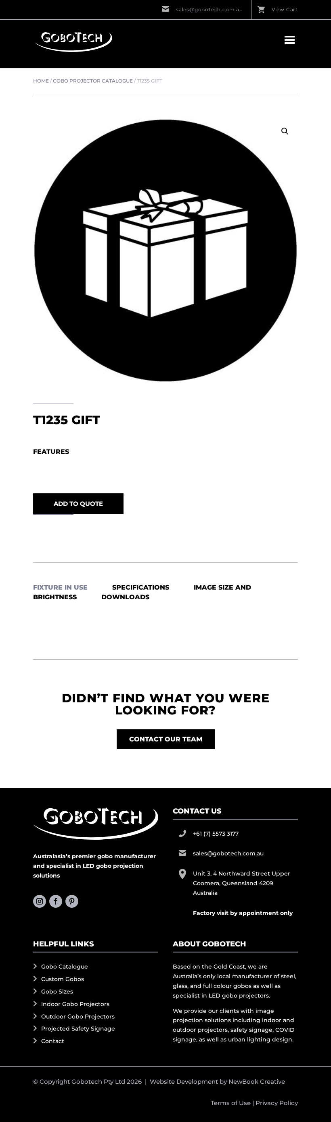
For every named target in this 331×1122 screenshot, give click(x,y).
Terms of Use (231, 1103)
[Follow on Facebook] (55, 901)
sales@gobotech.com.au (209, 9)
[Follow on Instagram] (39, 901)
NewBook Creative (256, 1081)
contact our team (165, 739)
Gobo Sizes (57, 991)
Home (41, 81)
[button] (285, 131)
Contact (52, 1041)
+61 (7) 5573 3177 (216, 833)
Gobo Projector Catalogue (93, 81)
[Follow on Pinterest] (71, 901)
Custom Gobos (62, 979)
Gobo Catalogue (64, 966)
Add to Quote (78, 503)
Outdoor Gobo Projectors (78, 1016)
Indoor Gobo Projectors (75, 1004)
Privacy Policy (277, 1103)
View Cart (285, 9)
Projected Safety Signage (78, 1028)
